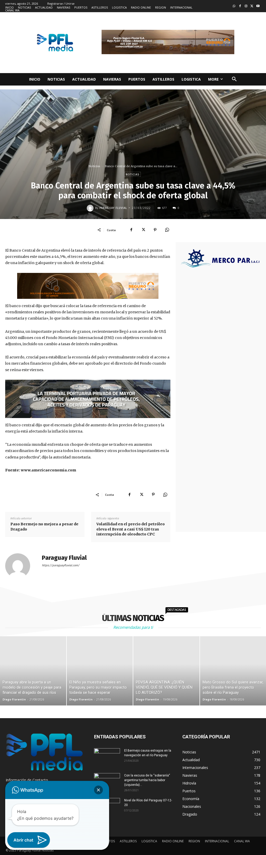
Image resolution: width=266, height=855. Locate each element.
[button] (234, 79)
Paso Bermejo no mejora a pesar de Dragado (44, 527)
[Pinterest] (155, 230)
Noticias (94, 166)
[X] (143, 230)
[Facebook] (240, 6)
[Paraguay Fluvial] (91, 208)
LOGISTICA (149, 841)
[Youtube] (258, 6)
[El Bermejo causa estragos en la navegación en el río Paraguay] (107, 757)
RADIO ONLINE (173, 841)
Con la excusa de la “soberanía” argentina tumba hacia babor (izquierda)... (147, 780)
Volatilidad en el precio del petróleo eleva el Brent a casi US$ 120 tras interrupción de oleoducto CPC (130, 529)
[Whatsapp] (234, 6)
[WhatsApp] (167, 230)
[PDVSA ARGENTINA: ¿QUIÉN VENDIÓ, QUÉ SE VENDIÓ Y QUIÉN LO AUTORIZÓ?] (166, 670)
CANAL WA (242, 841)
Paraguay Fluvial (113, 208)
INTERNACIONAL (217, 841)
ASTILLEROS (128, 841)
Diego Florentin (14, 699)
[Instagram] (246, 6)
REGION (194, 841)
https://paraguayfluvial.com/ (60, 565)
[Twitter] (252, 6)
